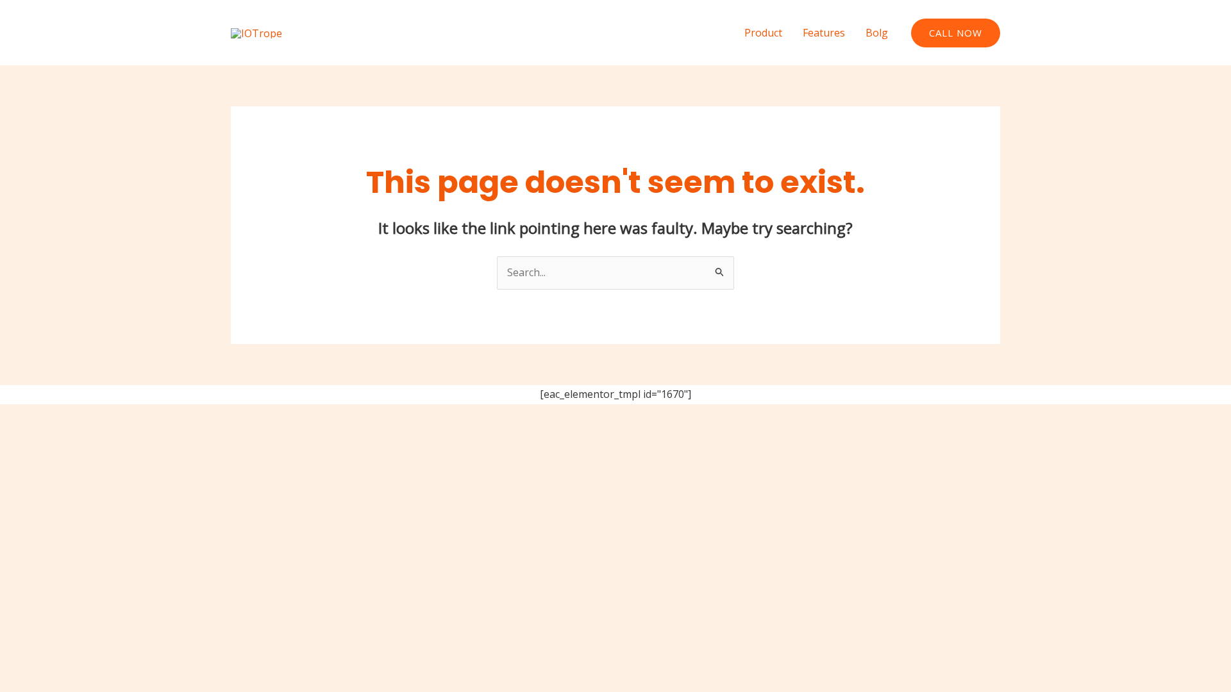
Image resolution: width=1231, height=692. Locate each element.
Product (763, 33)
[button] (955, 33)
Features (824, 33)
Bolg (877, 33)
